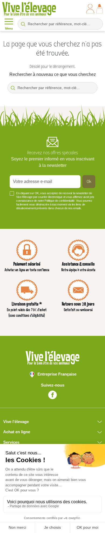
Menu (9, 28)
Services (11, 442)
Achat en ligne (16, 431)
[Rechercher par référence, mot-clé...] (23, 24)
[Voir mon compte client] (90, 8)
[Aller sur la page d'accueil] (29, 9)
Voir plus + (19, 216)
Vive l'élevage (16, 421)
